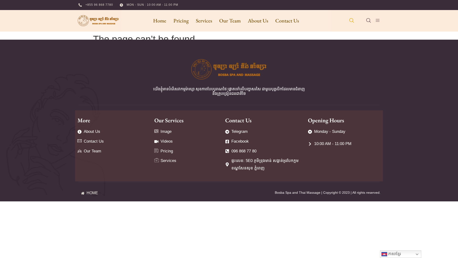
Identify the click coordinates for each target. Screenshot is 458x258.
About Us (258, 20)
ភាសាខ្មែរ (394, 254)
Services (204, 20)
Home (159, 20)
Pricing (181, 20)
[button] (351, 20)
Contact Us (287, 20)
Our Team (230, 20)
